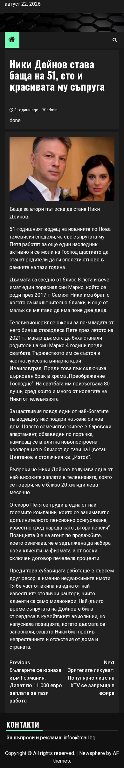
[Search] (115, 40)
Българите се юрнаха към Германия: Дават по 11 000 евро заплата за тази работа (36, 682)
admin (52, 110)
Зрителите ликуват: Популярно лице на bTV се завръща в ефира (91, 678)
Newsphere (92, 753)
